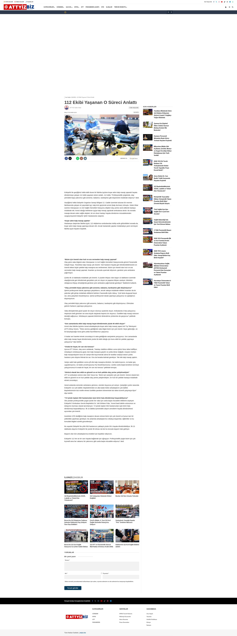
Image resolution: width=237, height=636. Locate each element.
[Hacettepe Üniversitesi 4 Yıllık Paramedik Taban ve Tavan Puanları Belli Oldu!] (147, 284)
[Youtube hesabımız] (222, 2)
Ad (66, 573)
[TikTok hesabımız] (224, 2)
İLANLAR (109, 7)
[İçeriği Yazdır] (85, 158)
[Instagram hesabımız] (219, 2)
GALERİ (9, 2)
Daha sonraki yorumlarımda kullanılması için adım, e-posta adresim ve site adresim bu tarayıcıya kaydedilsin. (99, 581)
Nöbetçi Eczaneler (125, 616)
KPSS (76, 7)
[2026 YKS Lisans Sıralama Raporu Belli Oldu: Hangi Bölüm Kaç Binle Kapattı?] (147, 255)
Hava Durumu (123, 619)
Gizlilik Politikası (152, 619)
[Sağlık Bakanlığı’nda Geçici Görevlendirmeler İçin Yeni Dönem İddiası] (147, 223)
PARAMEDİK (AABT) (92, 7)
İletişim (149, 625)
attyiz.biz (83, 632)
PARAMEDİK (96, 622)
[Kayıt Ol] (226, 7)
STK (102, 7)
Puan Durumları (124, 622)
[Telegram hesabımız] (230, 2)
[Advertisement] (118, 29)
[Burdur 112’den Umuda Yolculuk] (127, 487)
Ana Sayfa (150, 613)
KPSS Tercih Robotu (125, 613)
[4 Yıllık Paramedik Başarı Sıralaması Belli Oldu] (147, 234)
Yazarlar (149, 616)
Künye (149, 622)
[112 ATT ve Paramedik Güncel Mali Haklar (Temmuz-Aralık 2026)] (102, 535)
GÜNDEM (60, 7)
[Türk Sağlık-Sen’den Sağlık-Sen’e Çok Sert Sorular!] (147, 213)
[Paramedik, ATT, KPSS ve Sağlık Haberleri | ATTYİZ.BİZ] (20, 9)
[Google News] (133, 158)
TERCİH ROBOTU (120, 7)
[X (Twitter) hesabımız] (216, 2)
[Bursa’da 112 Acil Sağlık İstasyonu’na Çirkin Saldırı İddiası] (76, 535)
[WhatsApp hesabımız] (232, 2)
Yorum (67, 560)
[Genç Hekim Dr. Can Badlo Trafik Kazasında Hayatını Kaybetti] (147, 180)
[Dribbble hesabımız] (108, 601)
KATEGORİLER (49, 7)
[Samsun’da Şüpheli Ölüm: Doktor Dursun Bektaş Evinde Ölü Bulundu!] (147, 127)
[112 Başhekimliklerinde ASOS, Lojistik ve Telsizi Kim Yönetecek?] (76, 487)
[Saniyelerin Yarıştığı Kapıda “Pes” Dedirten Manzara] (127, 511)
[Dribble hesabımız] (227, 2)
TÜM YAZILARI (133, 107)
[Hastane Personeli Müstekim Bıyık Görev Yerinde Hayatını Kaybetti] (147, 140)
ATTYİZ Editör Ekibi (75, 107)
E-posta (106, 573)
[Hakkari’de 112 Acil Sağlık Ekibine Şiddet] (127, 535)
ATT (82, 7)
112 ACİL (68, 7)
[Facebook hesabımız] (213, 2)
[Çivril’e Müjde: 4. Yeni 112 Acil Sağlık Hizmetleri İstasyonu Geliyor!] (102, 511)
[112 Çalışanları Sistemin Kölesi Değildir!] (102, 487)
